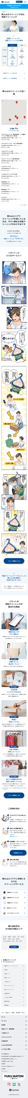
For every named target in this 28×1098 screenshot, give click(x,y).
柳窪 (20, 941)
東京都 (13, 1012)
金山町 (14, 936)
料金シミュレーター (9, 989)
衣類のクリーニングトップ (10, 966)
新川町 (22, 936)
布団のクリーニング (12, 903)
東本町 (17, 939)
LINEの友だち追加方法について (8, 1066)
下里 (18, 936)
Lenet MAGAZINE (6, 1045)
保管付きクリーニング (13, 897)
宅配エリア (7, 974)
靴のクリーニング (12, 908)
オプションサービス (9, 985)
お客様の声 (7, 993)
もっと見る (13, 947)
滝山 (13, 939)
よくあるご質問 (8, 997)
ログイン (20, 1)
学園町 (9, 936)
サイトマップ (4, 1071)
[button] (24, 117)
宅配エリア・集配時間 (7, 1029)
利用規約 (6, 1005)
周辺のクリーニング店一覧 (10, 73)
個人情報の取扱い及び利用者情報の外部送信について (12, 1056)
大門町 (9, 939)
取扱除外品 (7, 1001)
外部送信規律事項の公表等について (9, 1058)
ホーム (2, 1012)
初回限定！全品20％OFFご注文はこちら (14, 6)
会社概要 (3, 1068)
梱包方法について (14, 836)
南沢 (17, 941)
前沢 (13, 941)
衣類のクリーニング (12, 892)
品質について (7, 977)
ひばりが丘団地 (7, 941)
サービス (3, 1021)
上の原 (4, 936)
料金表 (6, 970)
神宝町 (4, 939)
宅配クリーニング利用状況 (10, 78)
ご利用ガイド (7, 981)
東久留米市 (18, 1012)
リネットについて (6, 1037)
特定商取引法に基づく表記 (7, 1061)
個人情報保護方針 (5, 1053)
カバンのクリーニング (13, 913)
